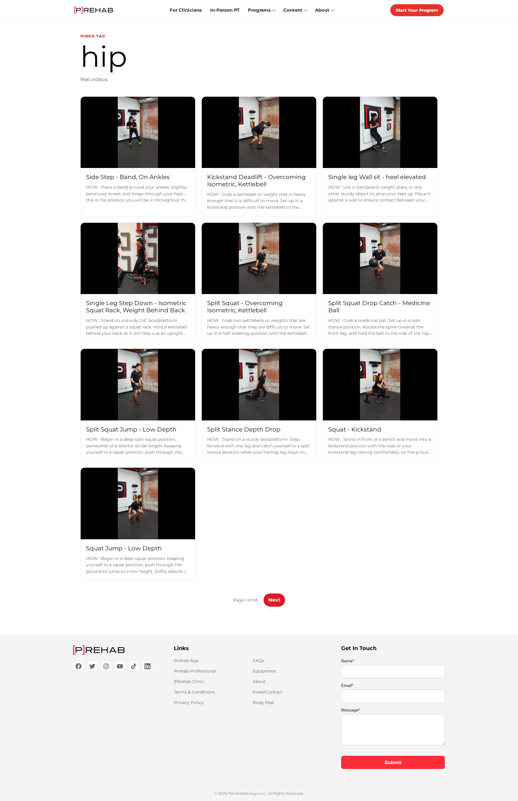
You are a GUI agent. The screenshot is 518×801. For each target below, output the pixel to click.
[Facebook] (78, 666)
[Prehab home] (93, 10)
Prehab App (186, 660)
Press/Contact (267, 692)
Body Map (263, 702)
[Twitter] (92, 666)
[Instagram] (106, 666)
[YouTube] (120, 666)
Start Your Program (417, 10)
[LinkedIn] (147, 666)
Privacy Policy (189, 702)
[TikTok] (133, 666)
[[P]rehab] (114, 650)
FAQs (258, 660)
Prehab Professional (195, 671)
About (259, 681)
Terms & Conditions (194, 692)
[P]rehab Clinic (189, 681)
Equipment (264, 671)
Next (274, 600)
